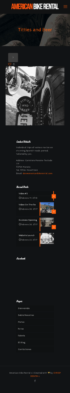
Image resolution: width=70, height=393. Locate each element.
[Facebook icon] (35, 381)
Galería (21, 335)
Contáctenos (24, 349)
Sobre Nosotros (26, 315)
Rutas (21, 329)
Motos (21, 322)
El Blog (21, 342)
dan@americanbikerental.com (37, 173)
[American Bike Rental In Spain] (35, 7)
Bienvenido (24, 308)
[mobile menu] (65, 7)
